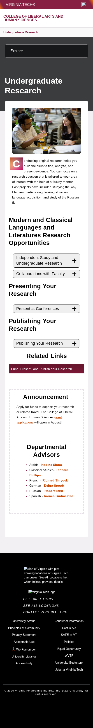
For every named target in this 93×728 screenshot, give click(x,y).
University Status (24, 621)
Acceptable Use (24, 641)
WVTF (69, 655)
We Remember (26, 649)
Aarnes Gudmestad (58, 496)
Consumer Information (69, 621)
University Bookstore (69, 662)
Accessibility (24, 663)
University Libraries (24, 656)
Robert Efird (53, 491)
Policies (69, 641)
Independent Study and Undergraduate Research (39, 260)
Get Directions (39, 599)
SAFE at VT (69, 634)
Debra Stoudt (54, 485)
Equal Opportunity (69, 649)
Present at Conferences (37, 308)
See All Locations (42, 605)
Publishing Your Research (39, 343)
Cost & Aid (69, 628)
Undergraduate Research (20, 32)
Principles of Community (24, 628)
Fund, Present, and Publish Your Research (41, 369)
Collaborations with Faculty (40, 273)
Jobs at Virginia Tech (69, 669)
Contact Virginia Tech (46, 612)
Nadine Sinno (51, 465)
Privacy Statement (24, 634)
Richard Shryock (55, 480)
